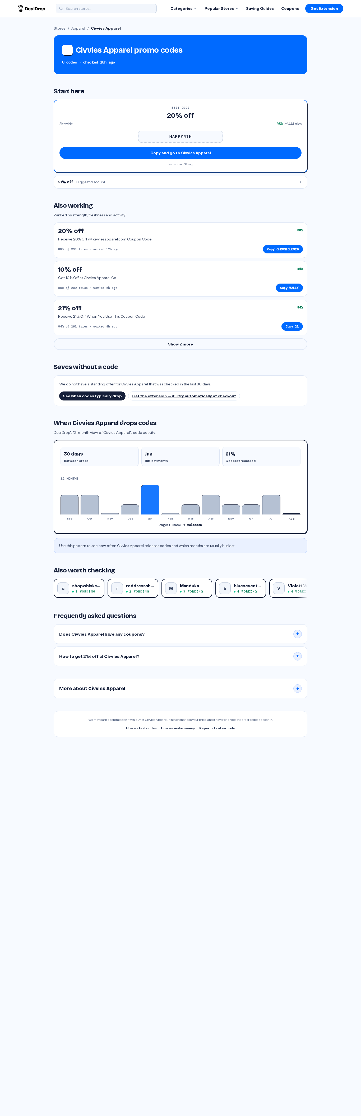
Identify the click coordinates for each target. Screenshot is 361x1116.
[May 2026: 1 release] (231, 509)
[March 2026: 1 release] (191, 509)
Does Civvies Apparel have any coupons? (179, 634)
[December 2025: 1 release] (130, 509)
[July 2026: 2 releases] (271, 504)
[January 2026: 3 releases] (150, 499)
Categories (181, 8)
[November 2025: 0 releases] (110, 513)
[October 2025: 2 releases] (90, 504)
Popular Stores (219, 8)
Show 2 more (180, 344)
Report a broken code (217, 728)
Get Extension (324, 8)
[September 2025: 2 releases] (69, 504)
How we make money (178, 728)
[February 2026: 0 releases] (170, 513)
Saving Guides (260, 8)
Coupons (290, 8)
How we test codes (141, 728)
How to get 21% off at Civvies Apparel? (179, 656)
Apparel (78, 28)
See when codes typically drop (92, 396)
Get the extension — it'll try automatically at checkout (184, 396)
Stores (60, 28)
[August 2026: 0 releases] (291, 513)
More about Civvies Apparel (179, 688)
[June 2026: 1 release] (251, 509)
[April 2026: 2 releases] (211, 504)
